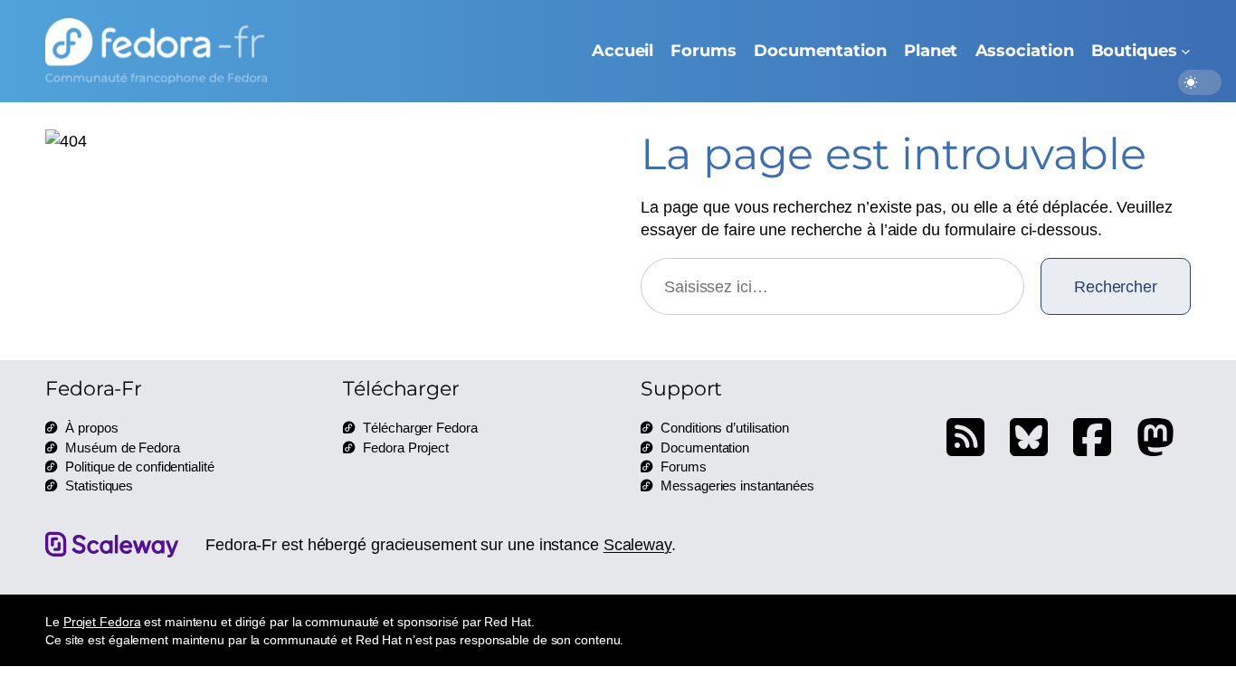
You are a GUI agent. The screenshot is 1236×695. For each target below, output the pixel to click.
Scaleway (637, 544)
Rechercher (1115, 286)
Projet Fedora (102, 621)
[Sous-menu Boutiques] (1186, 51)
